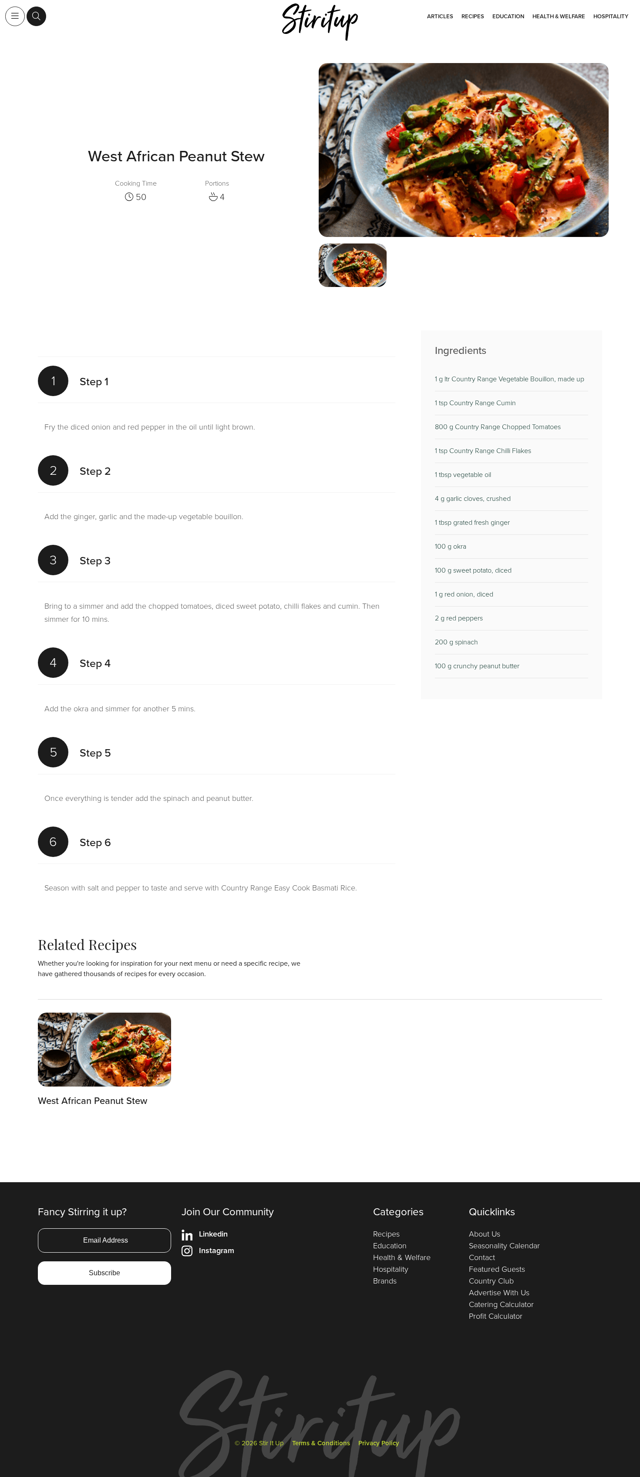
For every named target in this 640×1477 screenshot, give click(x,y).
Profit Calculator (495, 1316)
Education (508, 16)
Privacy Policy (378, 1443)
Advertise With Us (499, 1292)
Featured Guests (497, 1269)
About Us (484, 1234)
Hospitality (610, 16)
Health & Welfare (558, 16)
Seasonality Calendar (504, 1245)
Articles (440, 16)
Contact (482, 1257)
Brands (385, 1281)
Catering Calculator (501, 1304)
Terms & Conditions (321, 1443)
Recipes (472, 16)
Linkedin (213, 1234)
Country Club (491, 1281)
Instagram (216, 1250)
